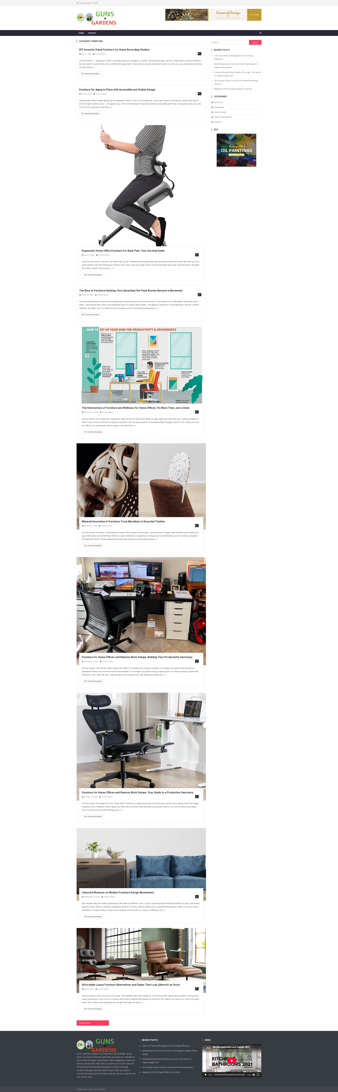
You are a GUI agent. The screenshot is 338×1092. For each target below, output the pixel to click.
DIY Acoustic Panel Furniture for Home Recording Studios (114, 49)
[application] (231, 1060)
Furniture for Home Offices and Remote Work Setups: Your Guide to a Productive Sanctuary (137, 792)
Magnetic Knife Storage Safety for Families (233, 89)
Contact (92, 33)
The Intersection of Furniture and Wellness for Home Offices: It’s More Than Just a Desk (135, 407)
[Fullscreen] (258, 1074)
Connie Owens (100, 54)
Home (81, 33)
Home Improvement (223, 117)
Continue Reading (91, 73)
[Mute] (253, 1074)
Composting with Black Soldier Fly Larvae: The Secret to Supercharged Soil (237, 74)
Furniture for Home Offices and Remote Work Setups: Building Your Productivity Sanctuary (137, 657)
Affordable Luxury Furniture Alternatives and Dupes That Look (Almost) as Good (131, 984)
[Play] (205, 1074)
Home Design (220, 112)
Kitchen (217, 122)
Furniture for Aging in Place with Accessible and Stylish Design (117, 89)
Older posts (85, 1023)
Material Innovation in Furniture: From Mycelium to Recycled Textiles (123, 521)
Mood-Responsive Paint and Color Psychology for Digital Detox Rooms (235, 66)
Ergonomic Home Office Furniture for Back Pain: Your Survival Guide (123, 250)
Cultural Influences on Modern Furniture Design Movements (118, 892)
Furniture (218, 102)
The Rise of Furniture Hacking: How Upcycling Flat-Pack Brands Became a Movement (131, 290)
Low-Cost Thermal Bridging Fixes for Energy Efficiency (233, 57)
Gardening (219, 107)
